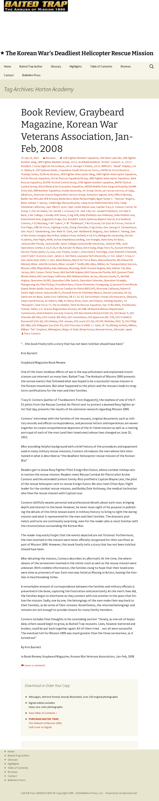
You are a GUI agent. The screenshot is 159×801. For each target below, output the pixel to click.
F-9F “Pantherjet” (74, 223)
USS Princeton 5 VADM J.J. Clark (82, 325)
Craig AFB (72, 215)
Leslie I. (75, 252)
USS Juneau (65, 321)
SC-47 (80, 296)
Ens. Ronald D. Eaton (74, 219)
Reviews (126, 66)
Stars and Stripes (92, 301)
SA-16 (127, 292)
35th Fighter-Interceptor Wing (77, 174)
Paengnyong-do (30, 284)
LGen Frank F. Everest (33, 256)
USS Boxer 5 (121, 313)
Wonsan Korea (103, 329)
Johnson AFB (112, 243)
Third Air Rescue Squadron (85, 305)
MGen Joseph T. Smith (71, 264)
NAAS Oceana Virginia (92, 268)
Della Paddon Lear (124, 215)
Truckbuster (129, 305)
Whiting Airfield (118, 325)
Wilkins (132, 325)
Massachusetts (107, 260)
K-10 (46, 247)
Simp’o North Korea (32, 301)
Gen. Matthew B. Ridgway (88, 231)
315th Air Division (49, 174)
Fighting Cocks (59, 227)
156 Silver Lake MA (110, 158)
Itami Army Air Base (112, 239)
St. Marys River (72, 301)
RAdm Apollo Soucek (41, 288)
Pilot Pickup (47, 284)
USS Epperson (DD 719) (101, 317)
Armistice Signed (97, 194)
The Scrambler (60, 305)
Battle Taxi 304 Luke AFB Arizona (39, 198)
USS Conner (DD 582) (54, 317)
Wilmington (54, 329)
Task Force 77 (43, 305)
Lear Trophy (63, 252)
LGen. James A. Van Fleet (61, 256)
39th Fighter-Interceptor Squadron (116, 174)
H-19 (89, 235)
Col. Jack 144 (82, 211)
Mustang (74, 268)
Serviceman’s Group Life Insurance (105, 296)
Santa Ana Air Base (31, 296)
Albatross (26, 194)
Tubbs (34, 309)
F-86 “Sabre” (56, 223)
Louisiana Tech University (91, 256)
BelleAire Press (31, 75)
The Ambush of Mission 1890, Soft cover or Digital (45, 723)
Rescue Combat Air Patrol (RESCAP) (74, 288)
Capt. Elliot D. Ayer (56, 207)
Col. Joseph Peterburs (105, 211)
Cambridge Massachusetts (64, 203)
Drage (57, 219)
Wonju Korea (87, 329)
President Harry (64, 284)
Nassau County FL (109, 276)
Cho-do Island (39, 211)
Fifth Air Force (42, 227)
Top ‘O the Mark (111, 305)
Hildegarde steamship (111, 235)
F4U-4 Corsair (92, 223)
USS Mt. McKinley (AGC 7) (109, 321)
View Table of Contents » (43, 713)
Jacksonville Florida (32, 243)
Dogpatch (47, 219)
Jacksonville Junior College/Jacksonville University (74, 243)
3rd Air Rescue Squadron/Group (69, 178)
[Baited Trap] (79, 22)
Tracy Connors (32, 333)
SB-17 (72, 296)
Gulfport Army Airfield (72, 235)
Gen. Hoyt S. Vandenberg (35, 231)
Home (7, 66)
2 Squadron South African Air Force (78, 170)
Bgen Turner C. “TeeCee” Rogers (115, 198)
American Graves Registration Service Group (60, 194)
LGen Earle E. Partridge (94, 252)
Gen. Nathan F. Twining (116, 231)
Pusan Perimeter (84, 284)
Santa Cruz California (56, 296)
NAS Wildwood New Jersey (82, 276)
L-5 (47, 252)
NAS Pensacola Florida (97, 272)
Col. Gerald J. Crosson (61, 211)
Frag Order (95, 227)
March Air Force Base (84, 260)
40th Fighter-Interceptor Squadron (109, 178)
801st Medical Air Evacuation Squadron (61, 186)
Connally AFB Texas (55, 215)
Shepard (131, 296)
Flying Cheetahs (79, 227)
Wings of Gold (70, 329)
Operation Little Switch (65, 280)
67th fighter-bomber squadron (95, 182)
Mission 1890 (28, 268)
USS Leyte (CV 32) (84, 321)
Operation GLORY (41, 280)
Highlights (75, 66)
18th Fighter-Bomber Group (53, 162)
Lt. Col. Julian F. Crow (119, 256)
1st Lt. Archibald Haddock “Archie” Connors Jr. (97, 162)
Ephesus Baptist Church (101, 219)
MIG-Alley (90, 264)
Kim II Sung (89, 247)
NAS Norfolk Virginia (71, 272)
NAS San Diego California (51, 276)
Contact (9, 75)
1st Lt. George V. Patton (79, 166)
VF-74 (105, 325)
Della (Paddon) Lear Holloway (96, 215)
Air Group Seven (92, 190)
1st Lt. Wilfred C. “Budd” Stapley (112, 166)
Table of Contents (101, 66)
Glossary (56, 66)
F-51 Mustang (39, 223)
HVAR (50, 239)
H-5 (95, 235)
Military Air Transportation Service (117, 264)
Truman (25, 309)
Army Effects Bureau (119, 194)
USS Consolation (76, 317)
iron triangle (93, 239)
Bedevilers (65, 198)
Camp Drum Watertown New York (100, 203)
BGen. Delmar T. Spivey (34, 203)
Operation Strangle (115, 280)
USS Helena (50, 321)
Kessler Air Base (72, 247)
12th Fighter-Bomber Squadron (81, 158)
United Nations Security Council (54, 313)
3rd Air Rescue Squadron (35, 178)
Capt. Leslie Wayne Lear (81, 207)
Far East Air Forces (112, 223)
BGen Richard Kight (84, 198)
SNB (60, 301)
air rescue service (113, 190)
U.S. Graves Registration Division (58, 309)
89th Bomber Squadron (46, 190)
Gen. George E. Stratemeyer (119, 227)
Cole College (35, 215)
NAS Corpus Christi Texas (44, 272)
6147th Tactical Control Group (60, 182)
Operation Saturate (91, 280)
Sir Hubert (50, 301)
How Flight (39, 239)
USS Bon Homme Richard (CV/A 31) (93, 313)
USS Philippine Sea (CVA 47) (47, 325)
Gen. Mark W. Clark (61, 231)
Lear (52, 252)
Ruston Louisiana (113, 292)
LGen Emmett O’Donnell (122, 252)
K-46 (59, 247)
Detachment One (31, 219)
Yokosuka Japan (122, 329)
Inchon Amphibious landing (69, 239)
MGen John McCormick (44, 264)
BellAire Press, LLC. (92, 793)
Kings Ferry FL (105, 247)
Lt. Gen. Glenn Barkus (59, 260)
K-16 (52, 247)
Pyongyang (102, 284)
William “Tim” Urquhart (34, 329)
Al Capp (129, 190)
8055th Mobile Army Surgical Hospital (106, 186)
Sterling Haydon (113, 301)
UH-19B (82, 309)
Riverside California (108, 288)
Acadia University (71, 190)
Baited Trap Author (30, 66)
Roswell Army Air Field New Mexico (82, 292)
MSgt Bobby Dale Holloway (52, 268)
